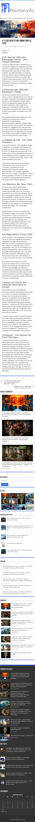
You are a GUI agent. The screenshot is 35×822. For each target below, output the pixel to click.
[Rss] (17, 817)
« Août (2, 811)
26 (17, 807)
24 (7, 807)
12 (17, 803)
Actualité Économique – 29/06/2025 (22, 735)
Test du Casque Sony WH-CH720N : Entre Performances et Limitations (19, 774)
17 (7, 805)
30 (3, 810)
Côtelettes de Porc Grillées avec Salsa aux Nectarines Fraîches (22, 386)
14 (27, 803)
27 (22, 807)
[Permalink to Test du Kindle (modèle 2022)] (3, 544)
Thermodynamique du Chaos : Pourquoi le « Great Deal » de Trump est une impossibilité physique (16, 414)
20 (22, 805)
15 (32, 803)
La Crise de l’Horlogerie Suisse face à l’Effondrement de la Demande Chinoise (12, 381)
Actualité (8, 18)
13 (22, 803)
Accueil (3, 18)
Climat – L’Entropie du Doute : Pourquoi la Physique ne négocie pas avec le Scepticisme (22, 630)
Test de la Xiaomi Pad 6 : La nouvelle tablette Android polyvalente (17, 758)
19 (17, 805)
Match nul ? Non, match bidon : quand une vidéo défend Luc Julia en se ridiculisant (22, 721)
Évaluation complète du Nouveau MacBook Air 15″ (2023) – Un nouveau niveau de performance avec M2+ (20, 527)
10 (7, 803)
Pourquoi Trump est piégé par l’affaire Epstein (20, 728)
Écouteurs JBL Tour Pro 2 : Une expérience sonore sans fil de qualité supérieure (19, 766)
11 (12, 803)
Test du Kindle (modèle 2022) (14, 543)
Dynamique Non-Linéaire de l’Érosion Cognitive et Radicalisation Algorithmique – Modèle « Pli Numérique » (17, 464)
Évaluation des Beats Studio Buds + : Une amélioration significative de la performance (19, 782)
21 (27, 805)
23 (3, 807)
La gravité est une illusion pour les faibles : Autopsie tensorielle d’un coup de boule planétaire (15, 439)
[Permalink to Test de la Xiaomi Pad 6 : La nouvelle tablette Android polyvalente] (2, 759)
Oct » (6, 811)
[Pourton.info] (17, 7)
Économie (23, 46)
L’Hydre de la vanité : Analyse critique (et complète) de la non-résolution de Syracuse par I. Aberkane (21, 638)
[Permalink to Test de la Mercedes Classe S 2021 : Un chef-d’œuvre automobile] (3, 519)
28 (27, 807)
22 (32, 805)
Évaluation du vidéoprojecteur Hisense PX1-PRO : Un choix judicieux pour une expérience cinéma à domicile (18, 749)
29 (32, 807)
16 (3, 805)
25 (12, 807)
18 (12, 805)
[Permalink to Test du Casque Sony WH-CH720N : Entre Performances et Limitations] (2, 774)
